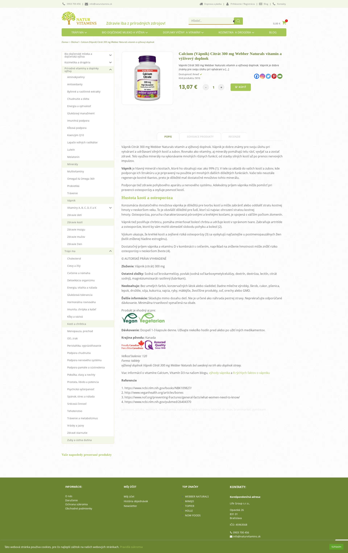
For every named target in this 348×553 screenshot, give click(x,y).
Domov (65, 42)
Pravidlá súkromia (131, 547)
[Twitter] (268, 76)
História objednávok (136, 501)
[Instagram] (262, 76)
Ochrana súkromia (76, 504)
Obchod (74, 42)
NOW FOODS (193, 515)
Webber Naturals (197, 496)
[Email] (279, 76)
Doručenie (71, 500)
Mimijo (189, 501)
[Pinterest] (274, 76)
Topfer (189, 506)
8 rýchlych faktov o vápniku (251, 373)
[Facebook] (256, 76)
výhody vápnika (219, 373)
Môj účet (129, 496)
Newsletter (130, 506)
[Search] (238, 21)
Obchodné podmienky (78, 508)
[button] (71, 4)
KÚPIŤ (242, 87)
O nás (68, 496)
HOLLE (189, 510)
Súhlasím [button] (336, 546)
